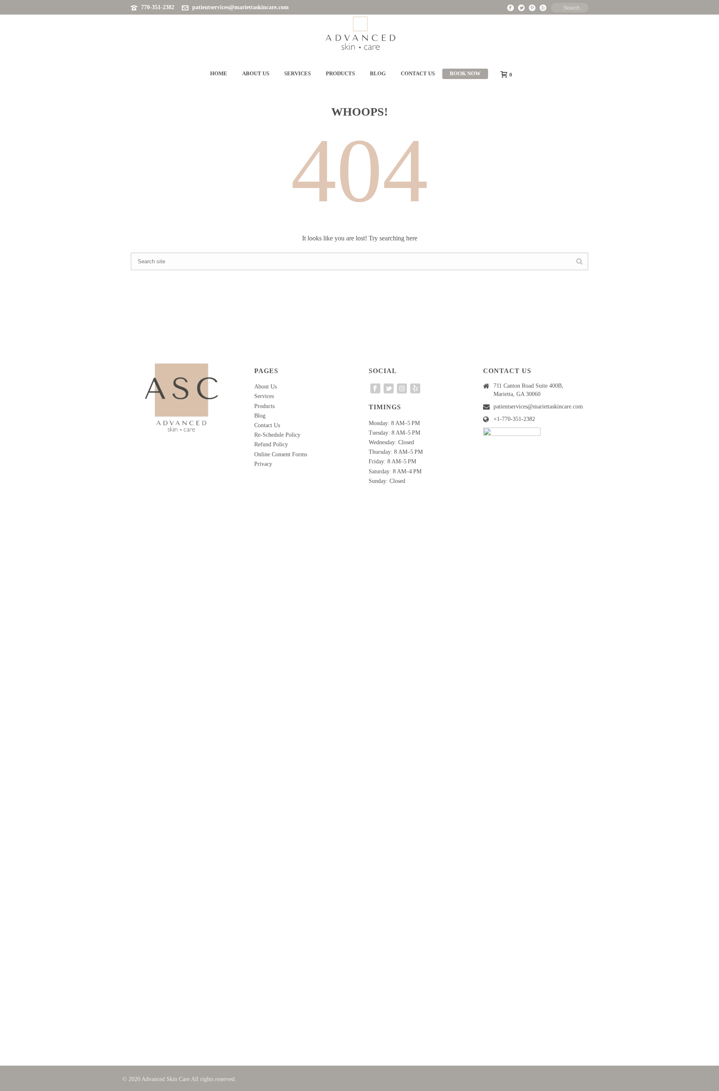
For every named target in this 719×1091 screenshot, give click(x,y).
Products (340, 73)
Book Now (465, 73)
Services (297, 73)
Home (218, 73)
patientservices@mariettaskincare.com (240, 7)
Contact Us (418, 73)
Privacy (263, 464)
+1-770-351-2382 (514, 419)
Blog (378, 73)
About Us (255, 73)
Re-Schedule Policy (277, 435)
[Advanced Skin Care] (359, 33)
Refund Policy (271, 444)
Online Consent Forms (280, 454)
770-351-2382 (157, 7)
